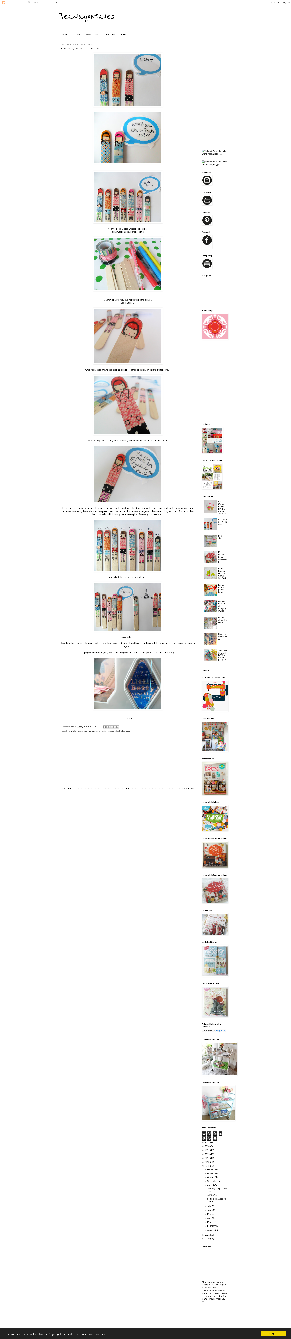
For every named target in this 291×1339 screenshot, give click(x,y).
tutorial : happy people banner (221, 588)
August (210, 1185)
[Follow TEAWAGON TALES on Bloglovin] (214, 1032)
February (211, 1226)
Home (123, 34)
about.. (66, 34)
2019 (207, 1142)
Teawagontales (86, 16)
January (211, 1230)
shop (78, 34)
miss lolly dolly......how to (222, 522)
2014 (207, 1158)
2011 (207, 1235)
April (209, 1218)
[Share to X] (110, 727)
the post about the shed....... (222, 620)
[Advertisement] (128, 762)
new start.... (221, 537)
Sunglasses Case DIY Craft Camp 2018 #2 (222, 655)
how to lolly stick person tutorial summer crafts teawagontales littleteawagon (99, 731)
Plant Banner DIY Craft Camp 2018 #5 (222, 573)
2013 (207, 1162)
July (209, 1206)
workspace (92, 34)
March (210, 1222)
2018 (207, 1146)
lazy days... (212, 1195)
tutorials (109, 34)
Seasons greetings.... (222, 636)
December (212, 1169)
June (209, 1210)
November (212, 1173)
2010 (207, 1239)
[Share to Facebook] (114, 727)
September (212, 1181)
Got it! (273, 1334)
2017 (207, 1150)
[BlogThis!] (107, 727)
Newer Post (67, 788)
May (209, 1214)
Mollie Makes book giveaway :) (222, 557)
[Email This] (104, 727)
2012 (207, 1166)
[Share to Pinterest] (117, 727)
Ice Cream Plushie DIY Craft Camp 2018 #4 (222, 507)
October (211, 1177)
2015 (207, 1154)
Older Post (189, 788)
